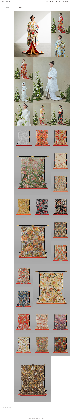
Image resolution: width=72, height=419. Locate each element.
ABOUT (47, 1)
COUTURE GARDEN (6, 6)
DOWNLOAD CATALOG (8, 407)
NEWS (59, 1)
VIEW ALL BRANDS (6, 7)
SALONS (63, 1)
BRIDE (50, 1)
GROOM (53, 1)
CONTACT (66, 1)
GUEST (57, 1)
